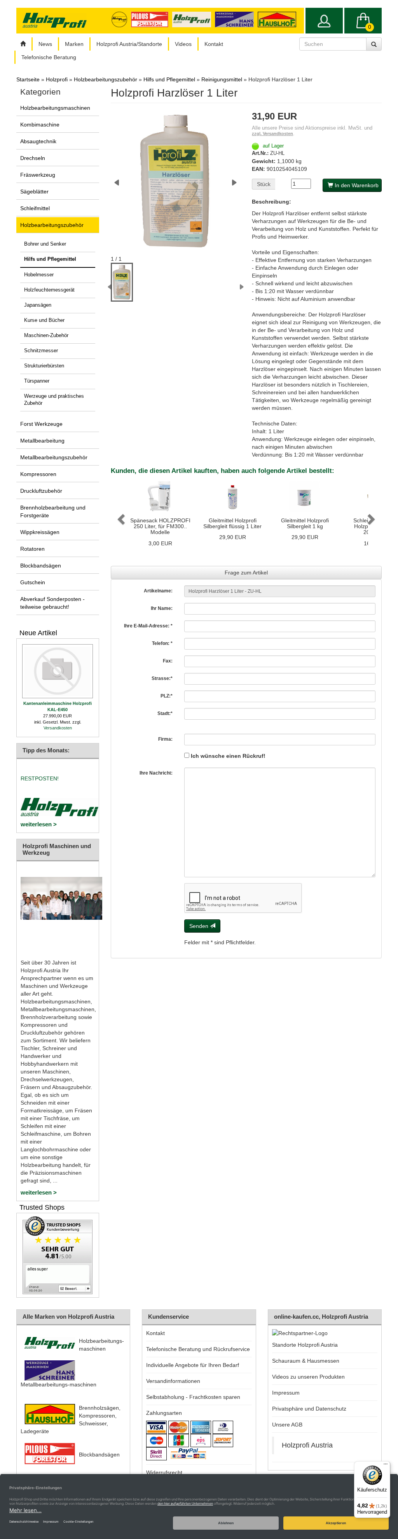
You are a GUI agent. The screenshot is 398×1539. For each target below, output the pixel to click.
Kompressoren (38, 474)
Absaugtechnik (38, 141)
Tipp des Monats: (46, 750)
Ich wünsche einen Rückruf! (227, 756)
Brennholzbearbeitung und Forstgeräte (53, 511)
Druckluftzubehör (41, 491)
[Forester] (151, 19)
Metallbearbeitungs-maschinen (58, 1384)
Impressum (286, 1393)
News (45, 44)
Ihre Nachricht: (156, 773)
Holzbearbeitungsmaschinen (55, 108)
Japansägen (37, 305)
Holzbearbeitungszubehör (52, 225)
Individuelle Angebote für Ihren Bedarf (192, 1365)
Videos (183, 44)
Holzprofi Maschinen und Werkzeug (57, 849)
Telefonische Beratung (48, 57)
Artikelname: (158, 591)
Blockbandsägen (40, 565)
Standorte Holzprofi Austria (305, 1345)
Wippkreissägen (39, 532)
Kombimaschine (39, 124)
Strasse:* (162, 678)
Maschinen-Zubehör (46, 335)
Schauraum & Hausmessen (305, 1361)
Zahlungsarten (164, 1413)
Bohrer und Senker (45, 244)
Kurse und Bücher (44, 320)
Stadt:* (165, 713)
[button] (120, 517)
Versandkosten (58, 728)
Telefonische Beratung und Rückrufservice (198, 1349)
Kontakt (213, 44)
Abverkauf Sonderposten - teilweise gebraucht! (52, 603)
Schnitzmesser (41, 350)
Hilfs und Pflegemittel (50, 259)
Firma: (165, 739)
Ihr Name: (162, 608)
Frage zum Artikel (246, 572)
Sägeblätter (34, 191)
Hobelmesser (39, 275)
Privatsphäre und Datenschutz (309, 1408)
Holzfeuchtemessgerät (49, 290)
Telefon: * (162, 643)
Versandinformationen (173, 1381)
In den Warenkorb (356, 185)
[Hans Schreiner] (279, 19)
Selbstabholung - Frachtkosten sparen (193, 1397)
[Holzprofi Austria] (193, 19)
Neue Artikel (38, 633)
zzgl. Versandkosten (272, 133)
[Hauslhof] (236, 19)
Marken (74, 44)
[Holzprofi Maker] (121, 19)
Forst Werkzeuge (41, 424)
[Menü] (385, 1465)
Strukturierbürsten (44, 366)
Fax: (168, 661)
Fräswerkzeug (37, 175)
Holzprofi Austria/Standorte (129, 44)
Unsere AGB (287, 1424)
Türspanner (36, 381)
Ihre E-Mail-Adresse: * (148, 626)
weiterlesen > (39, 824)
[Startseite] (22, 44)
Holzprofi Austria (307, 1445)
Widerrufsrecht (164, 1472)
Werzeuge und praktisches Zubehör (54, 400)
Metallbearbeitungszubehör (53, 457)
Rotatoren (32, 549)
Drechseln (32, 158)
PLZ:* (167, 696)
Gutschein (32, 582)
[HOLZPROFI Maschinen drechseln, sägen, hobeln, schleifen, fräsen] (54, 20)
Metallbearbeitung (42, 440)
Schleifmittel (35, 208)
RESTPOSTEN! (40, 778)
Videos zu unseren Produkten (308, 1377)
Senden (199, 926)
